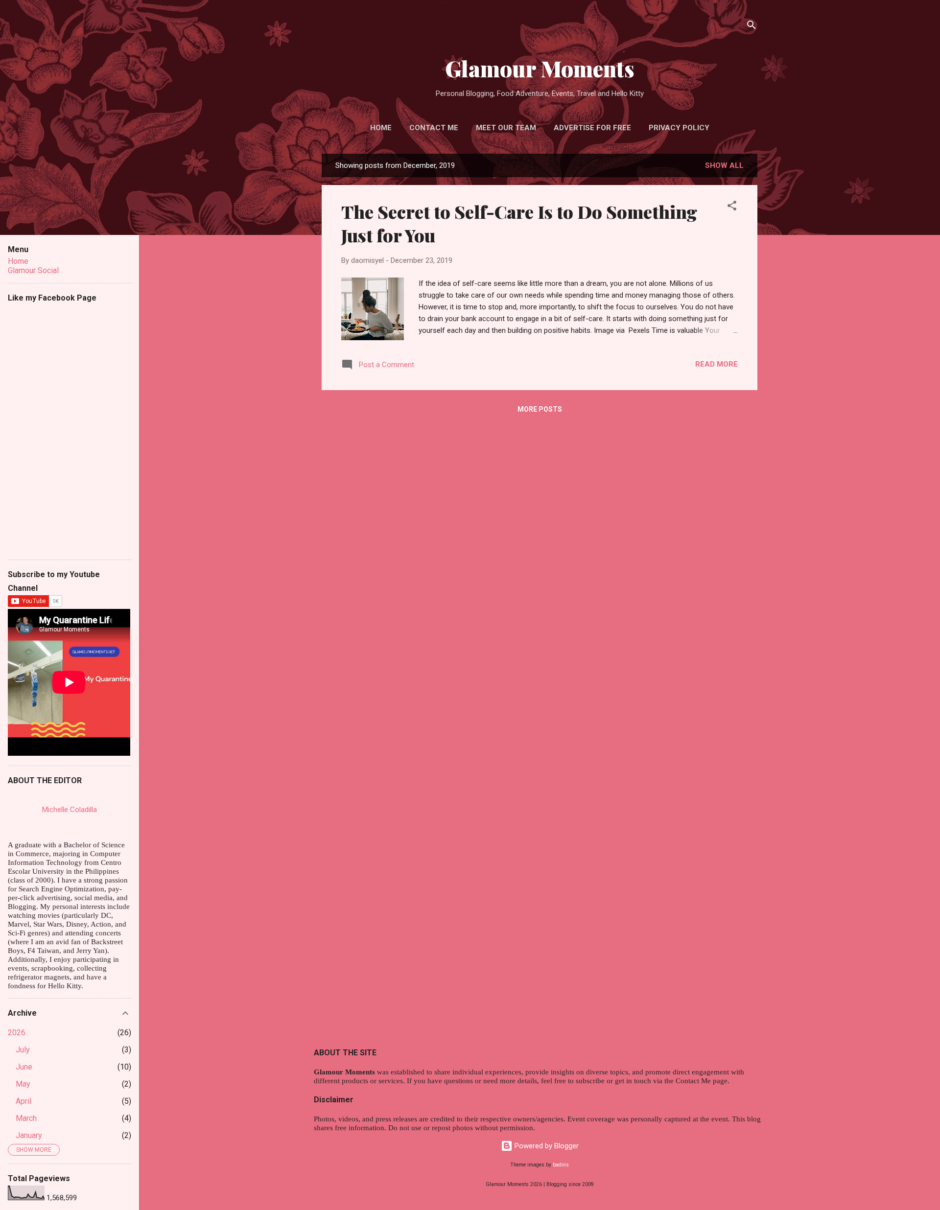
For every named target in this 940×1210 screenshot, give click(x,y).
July (23, 1049)
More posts (539, 409)
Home (381, 127)
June (24, 1066)
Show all (724, 165)
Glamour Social (33, 270)
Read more (716, 364)
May (23, 1084)
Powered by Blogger (546, 1145)
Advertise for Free (592, 127)
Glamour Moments (539, 68)
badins (561, 1165)
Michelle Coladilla (69, 809)
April (23, 1101)
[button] (732, 207)
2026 (16, 1032)
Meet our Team (506, 127)
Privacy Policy (679, 127)
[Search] (751, 27)
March (26, 1118)
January (29, 1135)
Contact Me (433, 127)
